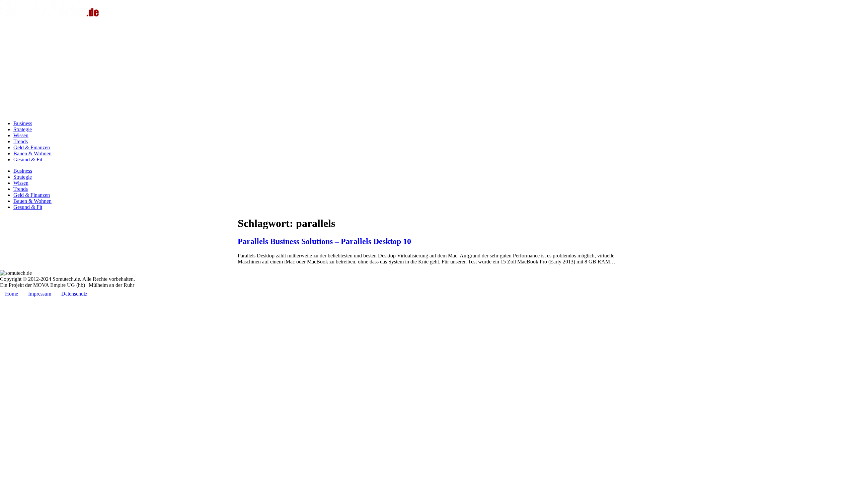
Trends (20, 141)
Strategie (22, 129)
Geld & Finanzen (31, 147)
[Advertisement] (428, 68)
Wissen (20, 135)
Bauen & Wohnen (32, 153)
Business (22, 123)
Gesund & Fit (27, 159)
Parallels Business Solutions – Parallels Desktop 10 (324, 241)
